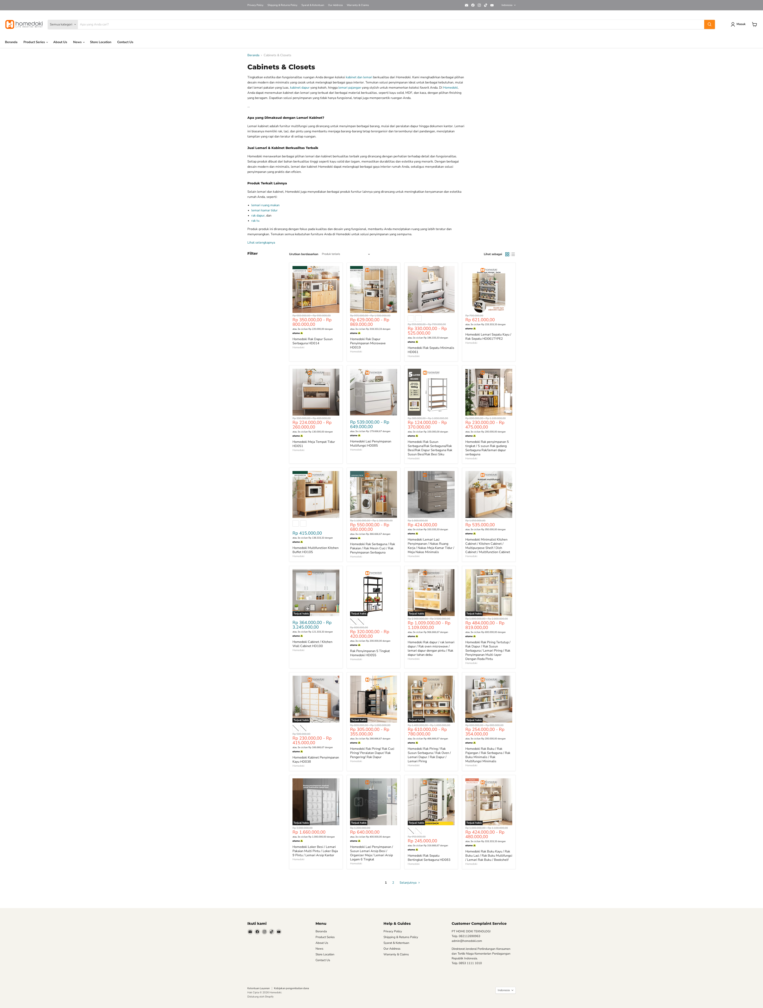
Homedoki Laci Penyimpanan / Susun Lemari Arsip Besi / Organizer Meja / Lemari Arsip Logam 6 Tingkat (371, 853)
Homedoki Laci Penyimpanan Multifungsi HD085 (370, 443)
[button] (739, 24)
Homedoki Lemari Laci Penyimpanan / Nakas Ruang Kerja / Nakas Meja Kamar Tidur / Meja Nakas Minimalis (431, 545)
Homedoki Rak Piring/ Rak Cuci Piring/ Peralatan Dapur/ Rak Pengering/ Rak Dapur (372, 753)
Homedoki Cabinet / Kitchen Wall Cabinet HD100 (312, 644)
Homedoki (450, 87)
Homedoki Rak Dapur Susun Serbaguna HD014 (312, 341)
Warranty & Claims (358, 5)
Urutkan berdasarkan (303, 254)
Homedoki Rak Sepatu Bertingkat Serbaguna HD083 (429, 857)
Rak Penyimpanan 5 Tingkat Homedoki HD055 (370, 653)
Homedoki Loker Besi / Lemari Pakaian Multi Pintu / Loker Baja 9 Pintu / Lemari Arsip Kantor (315, 851)
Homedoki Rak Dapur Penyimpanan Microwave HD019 (368, 343)
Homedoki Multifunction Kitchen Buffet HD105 (315, 550)
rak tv (255, 221)
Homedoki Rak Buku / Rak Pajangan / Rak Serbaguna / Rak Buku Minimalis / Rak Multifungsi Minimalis (487, 755)
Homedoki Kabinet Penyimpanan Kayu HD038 (315, 759)
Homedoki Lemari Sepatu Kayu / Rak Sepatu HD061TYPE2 (488, 336)
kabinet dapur (300, 87)
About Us (60, 42)
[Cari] (709, 24)
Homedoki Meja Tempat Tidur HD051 (313, 444)
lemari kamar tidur (264, 210)
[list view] (513, 254)
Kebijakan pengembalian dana (291, 988)
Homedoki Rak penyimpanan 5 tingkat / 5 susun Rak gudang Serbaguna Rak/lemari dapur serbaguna (487, 448)
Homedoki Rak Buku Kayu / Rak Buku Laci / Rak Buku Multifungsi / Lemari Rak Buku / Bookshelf (488, 855)
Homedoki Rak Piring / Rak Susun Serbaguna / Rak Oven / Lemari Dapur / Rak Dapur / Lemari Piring (429, 755)
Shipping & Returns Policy (282, 5)
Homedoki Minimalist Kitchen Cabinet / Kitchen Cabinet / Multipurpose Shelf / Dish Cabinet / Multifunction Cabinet (487, 545)
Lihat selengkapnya (261, 242)
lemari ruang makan (265, 205)
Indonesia (507, 5)
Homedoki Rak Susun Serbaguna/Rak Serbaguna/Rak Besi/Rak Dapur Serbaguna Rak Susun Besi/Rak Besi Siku (430, 448)
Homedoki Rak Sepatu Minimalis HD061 (431, 350)
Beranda (11, 42)
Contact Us (125, 42)
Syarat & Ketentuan (312, 5)
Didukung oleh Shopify (260, 996)
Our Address (335, 5)
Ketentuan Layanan (258, 988)
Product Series (34, 42)
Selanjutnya (408, 882)
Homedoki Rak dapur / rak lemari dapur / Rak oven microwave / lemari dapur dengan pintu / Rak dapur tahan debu (431, 648)
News (77, 42)
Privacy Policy (255, 5)
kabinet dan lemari (359, 77)
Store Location (100, 42)
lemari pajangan (349, 87)
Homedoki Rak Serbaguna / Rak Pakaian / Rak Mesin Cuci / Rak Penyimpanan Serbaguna (372, 548)
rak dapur (258, 215)
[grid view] (507, 254)
